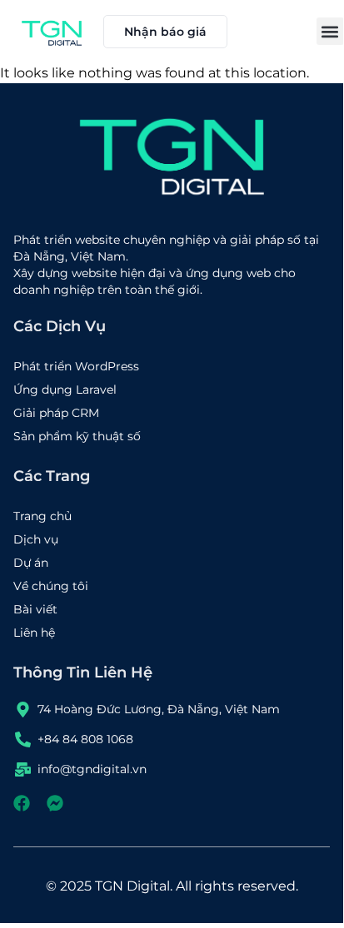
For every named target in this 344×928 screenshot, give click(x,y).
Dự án (30, 562)
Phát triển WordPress (76, 366)
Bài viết (35, 609)
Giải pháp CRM (56, 412)
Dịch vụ (35, 539)
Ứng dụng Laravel (65, 389)
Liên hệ (34, 632)
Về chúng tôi (50, 585)
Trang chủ (42, 516)
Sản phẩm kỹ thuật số (77, 436)
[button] (330, 31)
